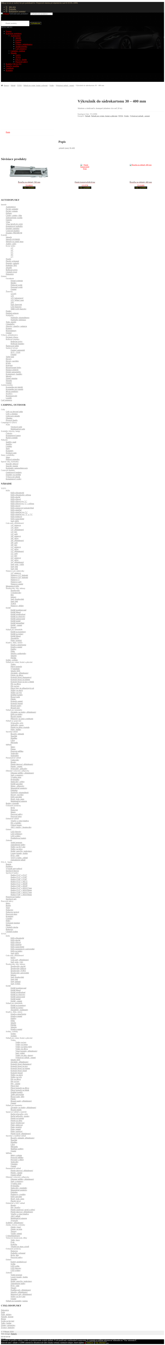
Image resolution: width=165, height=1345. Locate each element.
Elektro (18, 42)
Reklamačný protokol (17, 11)
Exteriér (18, 40)
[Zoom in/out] (2, 1336)
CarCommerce (21, 49)
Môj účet (12, 7)
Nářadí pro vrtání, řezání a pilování (35, 85)
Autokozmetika (21, 47)
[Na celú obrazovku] (4, 1336)
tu (85, 1343)
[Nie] (108, 1343)
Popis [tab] (8, 132)
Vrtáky (51, 85)
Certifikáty (10, 68)
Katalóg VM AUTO (13, 64)
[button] (7, 27)
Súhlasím (90, 1343)
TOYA (18, 57)
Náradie (14, 53)
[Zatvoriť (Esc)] (9, 1336)
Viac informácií (100, 1343)
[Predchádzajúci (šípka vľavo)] (2, 1338)
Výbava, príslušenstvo (23, 44)
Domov (9, 31)
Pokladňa (12, 9)
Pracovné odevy (21, 62)
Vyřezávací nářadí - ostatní (65, 85)
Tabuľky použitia (12, 66)
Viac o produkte (29, 188)
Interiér (18, 38)
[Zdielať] (7, 1336)
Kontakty (9, 70)
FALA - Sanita (21, 60)
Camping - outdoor (18, 51)
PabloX (14, 1334)
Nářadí (13, 85)
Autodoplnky (16, 36)
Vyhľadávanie (35, 23)
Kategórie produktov (14, 33)
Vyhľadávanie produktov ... (19, 14)
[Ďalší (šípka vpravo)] (4, 1338)
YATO (18, 55)
